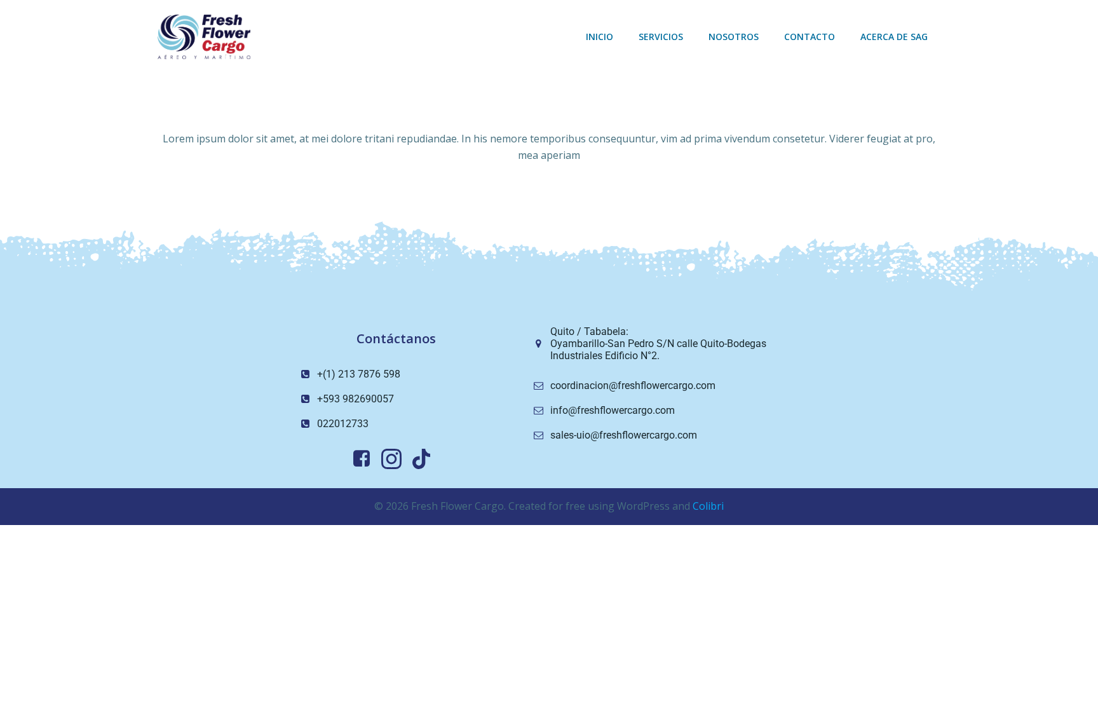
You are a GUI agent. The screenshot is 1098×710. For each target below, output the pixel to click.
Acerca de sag (894, 37)
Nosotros (733, 37)
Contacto (809, 37)
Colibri (708, 506)
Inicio (599, 37)
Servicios (661, 37)
